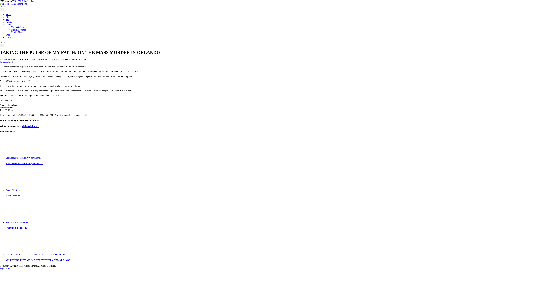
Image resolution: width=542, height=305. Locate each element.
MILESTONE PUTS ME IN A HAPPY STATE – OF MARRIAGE (36, 254)
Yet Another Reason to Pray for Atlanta (23, 158)
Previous (4, 62)
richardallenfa (9, 115)
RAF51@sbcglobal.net (24, 1)
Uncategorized (66, 115)
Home (3, 59)
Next (10, 62)
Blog (56, 115)
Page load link (6, 268)
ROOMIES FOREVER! (17, 222)
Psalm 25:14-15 (13, 190)
